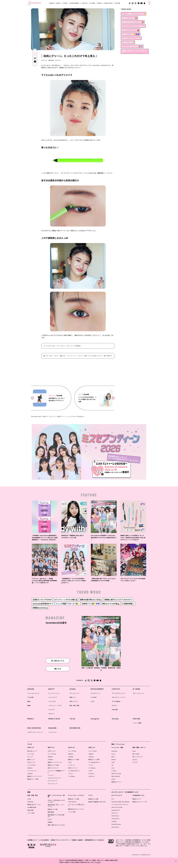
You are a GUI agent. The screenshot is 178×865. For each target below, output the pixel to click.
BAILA (113, 757)
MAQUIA (113, 759)
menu (149, 4)
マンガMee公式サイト (74, 771)
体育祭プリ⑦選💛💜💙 (130, 34)
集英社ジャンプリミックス (34, 776)
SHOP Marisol (115, 816)
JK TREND (92, 3)
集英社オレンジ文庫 (73, 799)
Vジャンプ (30, 757)
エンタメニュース (95, 693)
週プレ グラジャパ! (137, 757)
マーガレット (71, 765)
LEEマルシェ (114, 813)
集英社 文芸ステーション (34, 804)
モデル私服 (30, 697)
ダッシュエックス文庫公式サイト (76, 805)
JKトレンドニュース (138, 693)
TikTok (72, 719)
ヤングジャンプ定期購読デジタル (56, 771)
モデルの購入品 (116, 701)
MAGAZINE (52, 728)
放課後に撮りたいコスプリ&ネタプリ (134, 51)
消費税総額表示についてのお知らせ (94, 840)
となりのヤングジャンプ (54, 778)
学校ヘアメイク (74, 701)
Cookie (90, 771)
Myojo (134, 751)
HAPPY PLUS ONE (116, 773)
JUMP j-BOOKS (72, 802)
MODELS (100, 3)
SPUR (112, 762)
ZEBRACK (29, 768)
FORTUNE (117, 3)
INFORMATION (75, 728)
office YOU (91, 776)
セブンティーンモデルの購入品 (133, 26)
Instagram (95, 719)
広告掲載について (32, 840)
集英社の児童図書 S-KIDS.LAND (96, 802)
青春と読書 (30, 810)
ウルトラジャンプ (52, 784)
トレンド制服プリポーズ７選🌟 (133, 14)
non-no (113, 754)
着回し (29, 701)
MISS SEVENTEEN (34, 728)
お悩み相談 (115, 709)
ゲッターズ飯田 (137, 723)
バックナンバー (52, 732)
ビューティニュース (53, 693)
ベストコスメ (52, 701)
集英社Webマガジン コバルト (76, 809)
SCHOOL (65, 3)
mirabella (113, 821)
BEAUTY (58, 3)
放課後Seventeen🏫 (129, 18)
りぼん (70, 762)
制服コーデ (73, 697)
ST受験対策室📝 (128, 42)
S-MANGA (30, 773)
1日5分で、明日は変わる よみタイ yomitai (56, 801)
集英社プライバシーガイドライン (60, 840)
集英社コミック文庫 (32, 779)
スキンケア (51, 709)
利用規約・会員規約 (77, 840)
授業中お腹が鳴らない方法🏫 (133, 22)
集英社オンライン (116, 782)
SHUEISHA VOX (115, 810)
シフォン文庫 (71, 812)
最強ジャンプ (30, 759)
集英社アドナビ (136, 799)
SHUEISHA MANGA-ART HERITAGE (120, 802)
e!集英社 (50, 822)
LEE (112, 765)
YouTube (115, 719)
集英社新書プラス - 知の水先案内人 (56, 815)
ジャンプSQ (30, 754)
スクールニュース (74, 693)
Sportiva (134, 759)
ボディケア (52, 416)
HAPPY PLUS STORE (116, 807)
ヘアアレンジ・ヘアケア (55, 705)
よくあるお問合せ (44, 840)
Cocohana (91, 773)
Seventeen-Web (36, 416)
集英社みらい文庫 (93, 799)
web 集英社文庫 (31, 807)
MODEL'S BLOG (108, 3)
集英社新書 (51, 812)
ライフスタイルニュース (118, 693)
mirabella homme (116, 824)
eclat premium (115, 818)
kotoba (50, 819)
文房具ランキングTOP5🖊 (131, 38)
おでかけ (114, 705)
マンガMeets (71, 776)
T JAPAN (113, 771)
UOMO (113, 779)
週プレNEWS (135, 754)
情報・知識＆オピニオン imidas (56, 825)
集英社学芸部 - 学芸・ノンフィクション (56, 805)
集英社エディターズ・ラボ (139, 802)
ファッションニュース (33, 693)
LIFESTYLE (85, 3)
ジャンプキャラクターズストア (119, 804)
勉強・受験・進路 (74, 705)
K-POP (92, 701)
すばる (29, 799)
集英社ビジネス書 (52, 809)
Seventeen (114, 751)
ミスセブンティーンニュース (35, 732)
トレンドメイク (52, 697)
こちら (98, 862)
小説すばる (30, 802)
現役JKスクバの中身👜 (130, 30)
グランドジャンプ (52, 781)
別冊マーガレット (73, 768)
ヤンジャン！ (51, 775)
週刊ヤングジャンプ (53, 768)
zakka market (115, 827)
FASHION (51, 3)
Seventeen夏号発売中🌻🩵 (132, 46)
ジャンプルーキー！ (32, 771)
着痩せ (29, 705)
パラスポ (134, 762)
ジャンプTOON (31, 765)
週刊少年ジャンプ (32, 751)
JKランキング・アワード (118, 697)
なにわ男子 (94, 697)
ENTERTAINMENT (74, 3)
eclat (112, 768)
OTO (112, 799)
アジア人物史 (30, 813)
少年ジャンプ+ (31, 762)
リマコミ (70, 773)
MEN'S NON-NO (115, 776)
